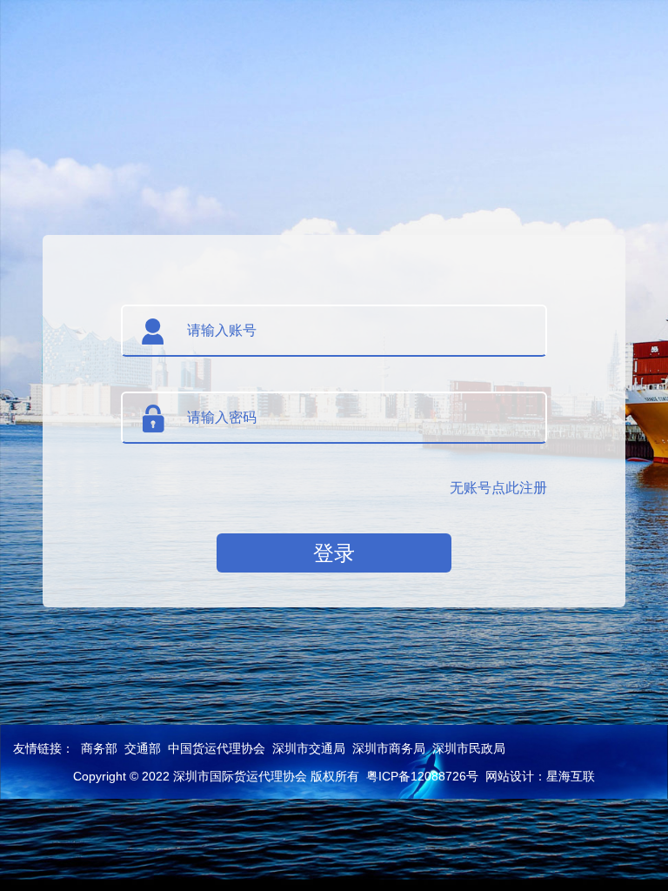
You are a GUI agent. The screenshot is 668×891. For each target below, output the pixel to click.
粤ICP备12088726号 (422, 776)
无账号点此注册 (498, 487)
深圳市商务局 (388, 748)
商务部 (99, 748)
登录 (334, 553)
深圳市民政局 (468, 748)
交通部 (142, 748)
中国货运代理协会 (216, 748)
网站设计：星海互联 (540, 776)
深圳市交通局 (308, 748)
